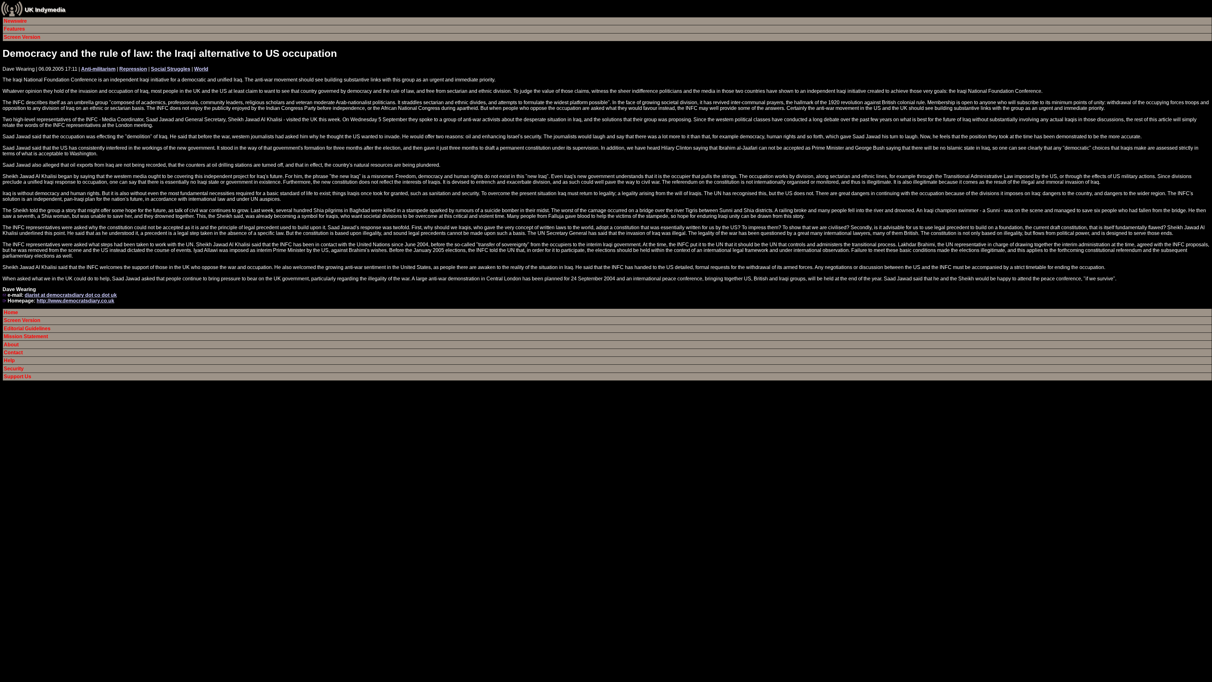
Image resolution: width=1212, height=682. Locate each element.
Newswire (15, 21)
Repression (133, 69)
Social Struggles (170, 69)
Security (14, 368)
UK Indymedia (45, 9)
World (201, 69)
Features (14, 29)
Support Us (17, 376)
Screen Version (22, 37)
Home (11, 312)
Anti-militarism (98, 69)
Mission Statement (26, 336)
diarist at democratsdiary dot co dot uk (71, 295)
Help (9, 360)
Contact (13, 352)
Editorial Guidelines (27, 328)
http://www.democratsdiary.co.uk (75, 300)
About (11, 344)
